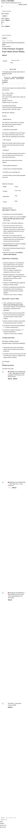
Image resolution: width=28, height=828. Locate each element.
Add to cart (13, 69)
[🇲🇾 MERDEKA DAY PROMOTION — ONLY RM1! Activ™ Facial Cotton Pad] (4, 536)
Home (4, 40)
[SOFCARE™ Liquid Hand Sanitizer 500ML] (4, 757)
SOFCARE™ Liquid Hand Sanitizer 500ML (14, 704)
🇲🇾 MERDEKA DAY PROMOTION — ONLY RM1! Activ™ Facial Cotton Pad (16, 484)
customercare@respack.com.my (13, 2)
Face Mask (9, 40)
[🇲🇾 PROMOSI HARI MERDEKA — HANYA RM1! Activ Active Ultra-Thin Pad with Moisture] (4, 646)
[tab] (7, 77)
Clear (11, 62)
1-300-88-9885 (10, 1)
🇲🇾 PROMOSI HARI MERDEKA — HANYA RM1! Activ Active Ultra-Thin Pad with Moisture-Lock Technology (17, 595)
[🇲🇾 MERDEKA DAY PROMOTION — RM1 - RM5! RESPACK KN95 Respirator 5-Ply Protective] (4, 425)
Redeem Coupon (23, 4)
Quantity (5, 61)
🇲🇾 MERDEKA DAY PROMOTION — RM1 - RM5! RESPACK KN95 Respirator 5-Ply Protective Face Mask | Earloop (16, 374)
